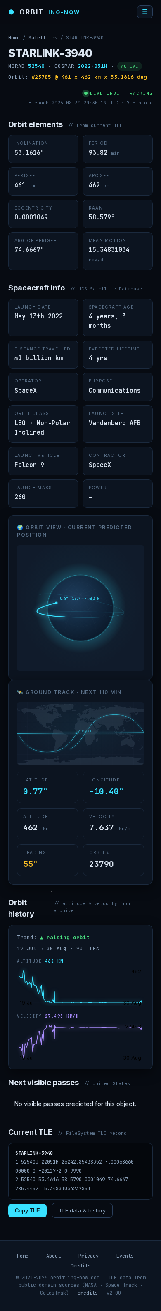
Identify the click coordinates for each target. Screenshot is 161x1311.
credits (88, 1293)
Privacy (88, 1256)
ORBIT (44, 12)
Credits (81, 1266)
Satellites (42, 38)
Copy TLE (27, 1210)
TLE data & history (82, 1210)
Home (14, 38)
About (53, 1256)
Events (125, 1256)
